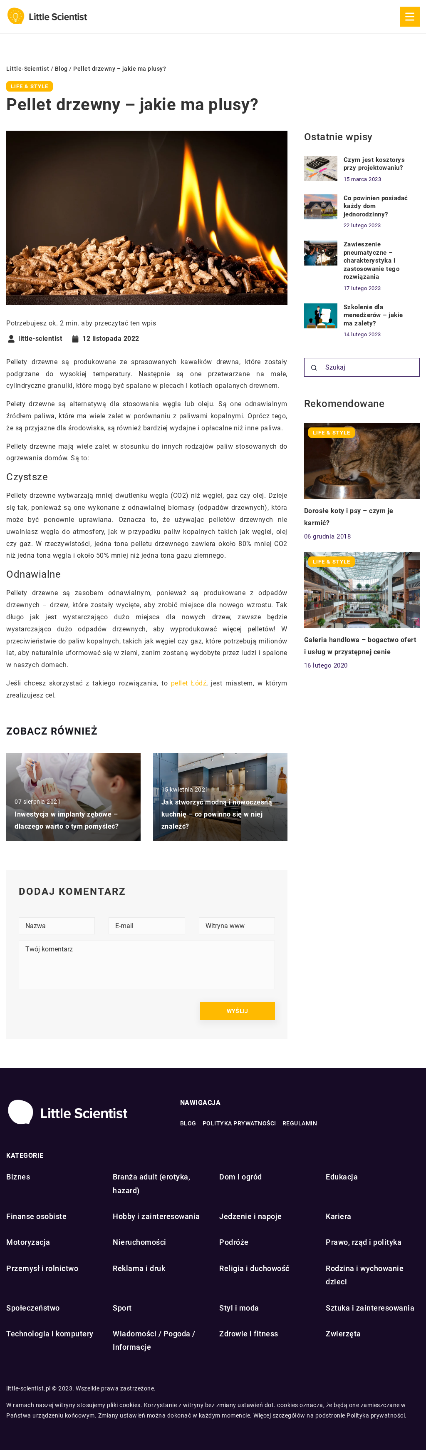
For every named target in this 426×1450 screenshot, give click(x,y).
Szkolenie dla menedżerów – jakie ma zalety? (373, 315)
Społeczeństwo (33, 1308)
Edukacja (342, 1176)
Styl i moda (239, 1308)
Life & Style (29, 86)
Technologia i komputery (50, 1333)
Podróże (234, 1242)
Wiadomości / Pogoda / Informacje (154, 1340)
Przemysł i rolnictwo (42, 1268)
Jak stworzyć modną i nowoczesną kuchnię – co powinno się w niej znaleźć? (216, 814)
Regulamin (299, 1123)
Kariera (339, 1216)
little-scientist (40, 339)
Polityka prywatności (239, 1123)
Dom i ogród (240, 1176)
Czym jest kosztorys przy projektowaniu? (374, 164)
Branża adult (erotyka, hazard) (151, 1183)
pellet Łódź (189, 683)
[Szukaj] (314, 368)
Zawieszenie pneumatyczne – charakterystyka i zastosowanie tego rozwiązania (372, 261)
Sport (122, 1308)
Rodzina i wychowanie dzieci (365, 1275)
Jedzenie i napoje (250, 1216)
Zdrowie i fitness (248, 1333)
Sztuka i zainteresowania (370, 1308)
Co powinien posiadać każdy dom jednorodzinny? (376, 206)
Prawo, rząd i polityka (363, 1242)
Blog (188, 1123)
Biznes (18, 1176)
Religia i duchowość (254, 1268)
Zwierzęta (343, 1333)
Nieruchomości (139, 1242)
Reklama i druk (139, 1268)
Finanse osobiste (36, 1216)
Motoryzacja (28, 1242)
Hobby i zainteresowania (156, 1216)
